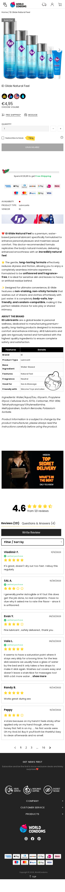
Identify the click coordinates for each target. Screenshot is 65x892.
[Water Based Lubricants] (23, 96)
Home (5, 12)
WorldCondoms (18, 4)
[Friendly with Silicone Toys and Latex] (11, 96)
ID (20, 209)
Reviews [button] (10, 523)
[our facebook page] (32, 838)
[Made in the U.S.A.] (17, 96)
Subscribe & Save (19, 138)
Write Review (31, 532)
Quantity (6, 124)
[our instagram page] (26, 838)
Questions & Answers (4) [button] (38, 523)
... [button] (38, 676)
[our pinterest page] (39, 838)
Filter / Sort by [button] (14, 542)
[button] (15, 747)
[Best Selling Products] (5, 96)
